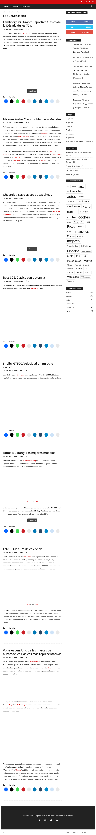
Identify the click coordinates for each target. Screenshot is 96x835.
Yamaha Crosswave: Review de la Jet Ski (78, 154)
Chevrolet (84, 212)
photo (28, 502)
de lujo (69, 222)
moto (70, 256)
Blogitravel (70, 138)
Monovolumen (86, 251)
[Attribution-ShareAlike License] (32, 497)
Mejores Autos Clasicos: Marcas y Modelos (32, 119)
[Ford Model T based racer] (32, 582)
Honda (81, 226)
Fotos (71, 226)
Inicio (4, 12)
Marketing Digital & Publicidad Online (79, 141)
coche (71, 217)
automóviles (23, 136)
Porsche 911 (18, 157)
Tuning (87, 273)
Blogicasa (69, 119)
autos (71, 196)
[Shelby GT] (32, 480)
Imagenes (82, 231)
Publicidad (26, 6)
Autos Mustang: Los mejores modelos (29, 453)
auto (81, 186)
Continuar (32, 91)
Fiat (82, 222)
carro (86, 206)
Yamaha (70, 281)
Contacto (15, 6)
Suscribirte (86, 32)
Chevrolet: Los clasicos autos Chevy (27, 194)
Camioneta (83, 201)
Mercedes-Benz (72, 246)
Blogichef (69, 123)
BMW (81, 196)
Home (6, 6)
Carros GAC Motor (72, 170)
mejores (73, 241)
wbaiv (36, 604)
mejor (80, 236)
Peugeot (78, 265)
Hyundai (69, 231)
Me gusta (87, 22)
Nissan (69, 265)
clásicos (44, 133)
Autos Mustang (29, 461)
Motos (88, 261)
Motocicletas (74, 261)
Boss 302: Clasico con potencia (24, 277)
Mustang (34, 288)
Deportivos (70, 308)
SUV (86, 269)
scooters (79, 269)
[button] (91, 6)
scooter (70, 269)
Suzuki (70, 272)
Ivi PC (36, 502)
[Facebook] (81, 2)
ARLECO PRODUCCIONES (14, 29)
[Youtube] (93, 2)
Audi (74, 186)
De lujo (68, 311)
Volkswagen (22, 705)
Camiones (70, 201)
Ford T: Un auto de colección (22, 549)
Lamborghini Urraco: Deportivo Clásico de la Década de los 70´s (32, 24)
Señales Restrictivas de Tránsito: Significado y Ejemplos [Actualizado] (81, 48)
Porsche (6, 154)
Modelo (86, 246)
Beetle (18, 770)
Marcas (70, 236)
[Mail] (85, 2)
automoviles (74, 191)
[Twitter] (89, 2)
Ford (88, 222)
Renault (86, 265)
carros (72, 212)
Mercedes (17, 160)
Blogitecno (70, 134)
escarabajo (8, 705)
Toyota (79, 272)
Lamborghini (27, 33)
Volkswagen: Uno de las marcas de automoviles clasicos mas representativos (32, 652)
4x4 (68, 186)
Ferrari (43, 160)
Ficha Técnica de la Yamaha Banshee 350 (76, 160)
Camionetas (73, 206)
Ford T (51, 151)
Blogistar (69, 130)
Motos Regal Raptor (73, 174)
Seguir (88, 27)
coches (84, 217)
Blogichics (70, 126)
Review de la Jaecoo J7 (74, 166)
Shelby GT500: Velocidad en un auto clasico (28, 365)
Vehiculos (73, 276)
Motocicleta (81, 256)
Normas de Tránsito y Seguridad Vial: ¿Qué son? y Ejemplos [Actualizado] (83, 104)
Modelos (73, 251)
